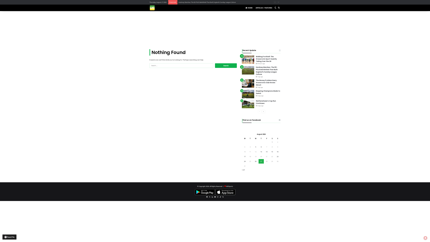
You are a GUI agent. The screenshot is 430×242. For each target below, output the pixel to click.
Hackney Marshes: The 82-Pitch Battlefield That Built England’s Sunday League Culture (267, 70)
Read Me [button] (10, 237)
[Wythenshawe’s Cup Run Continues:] (248, 104)
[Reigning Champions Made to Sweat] (248, 94)
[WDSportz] (152, 8)
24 (245, 161)
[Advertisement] (215, 30)
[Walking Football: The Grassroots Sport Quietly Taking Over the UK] (248, 59)
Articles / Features (264, 8)
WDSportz (229, 186)
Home (250, 8)
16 (277, 152)
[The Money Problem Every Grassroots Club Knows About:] (248, 83)
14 (266, 152)
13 (261, 152)
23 (277, 157)
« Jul (243, 170)
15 (272, 152)
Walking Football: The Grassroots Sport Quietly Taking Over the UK (266, 58)
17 (245, 157)
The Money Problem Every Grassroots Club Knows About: (266, 82)
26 (255, 161)
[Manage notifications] (425, 238)
